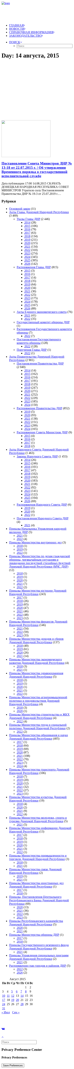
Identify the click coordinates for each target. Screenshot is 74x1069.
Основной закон (19, 208)
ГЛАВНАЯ (16, 25)
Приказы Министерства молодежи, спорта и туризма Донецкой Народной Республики (38, 819)
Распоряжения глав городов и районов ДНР (37, 965)
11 (8, 995)
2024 (27, 256)
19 (12, 1000)
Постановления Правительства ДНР (40, 363)
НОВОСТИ (16, 28)
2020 (27, 243)
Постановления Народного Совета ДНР (42, 518)
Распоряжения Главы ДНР (34, 267)
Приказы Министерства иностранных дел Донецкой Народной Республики (36, 884)
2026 (27, 263)
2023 (27, 253)
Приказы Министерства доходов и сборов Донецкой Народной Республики (36, 640)
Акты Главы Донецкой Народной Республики (39, 212)
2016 (27, 229)
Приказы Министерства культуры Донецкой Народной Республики (38, 798)
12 (12, 995)
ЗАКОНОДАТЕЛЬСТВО (25, 35)
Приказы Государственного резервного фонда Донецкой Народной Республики (39, 946)
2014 (27, 222)
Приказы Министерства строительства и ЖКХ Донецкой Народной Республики (39, 716)
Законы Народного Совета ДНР (37, 456)
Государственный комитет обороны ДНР (43, 322)
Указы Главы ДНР (28, 219)
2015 (27, 225)
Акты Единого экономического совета (42, 312)
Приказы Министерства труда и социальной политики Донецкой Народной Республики (38, 726)
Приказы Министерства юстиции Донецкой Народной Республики (37, 592)
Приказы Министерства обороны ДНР (34, 934)
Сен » (16, 1012)
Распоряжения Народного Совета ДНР (42, 504)
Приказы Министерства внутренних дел (35, 542)
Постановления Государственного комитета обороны (39, 341)
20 (17, 1000)
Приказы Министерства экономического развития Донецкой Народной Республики (37, 661)
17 (3, 1000)
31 (3, 1008)
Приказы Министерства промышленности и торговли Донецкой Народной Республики (38, 857)
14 (22, 995)
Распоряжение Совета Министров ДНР (42, 432)
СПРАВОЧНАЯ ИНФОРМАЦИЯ (31, 32)
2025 (27, 260)
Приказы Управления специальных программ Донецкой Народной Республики (38, 957)
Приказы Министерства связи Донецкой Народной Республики (35, 871)
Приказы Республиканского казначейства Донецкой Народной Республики (36, 922)
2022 (27, 250)
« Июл (6, 1012)
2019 (27, 239)
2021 (27, 246)
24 (3, 1004)
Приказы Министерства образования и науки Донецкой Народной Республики (38, 737)
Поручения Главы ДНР (32, 349)
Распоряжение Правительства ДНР (39, 408)
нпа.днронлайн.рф (57, 1018)
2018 (27, 236)
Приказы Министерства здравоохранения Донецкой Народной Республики (36, 675)
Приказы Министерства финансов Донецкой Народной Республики (38, 623)
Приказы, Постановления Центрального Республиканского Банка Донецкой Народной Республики (39, 900)
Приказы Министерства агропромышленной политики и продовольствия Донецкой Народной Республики (38, 701)
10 (3, 995)
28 (22, 1004)
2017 (27, 232)
